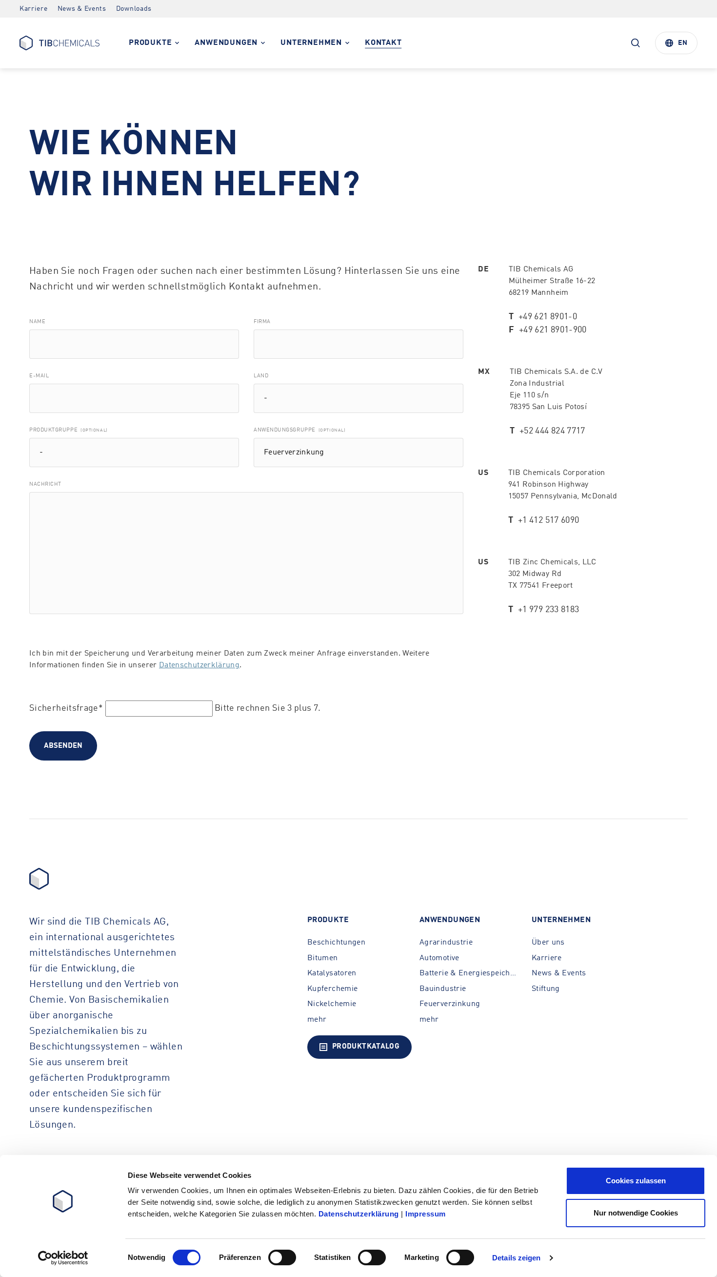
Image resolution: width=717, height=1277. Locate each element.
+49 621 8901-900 (553, 330)
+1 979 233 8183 (548, 609)
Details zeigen (516, 1258)
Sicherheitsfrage (66, 708)
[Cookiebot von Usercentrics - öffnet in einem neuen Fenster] (63, 1258)
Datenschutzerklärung (359, 1214)
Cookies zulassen (636, 1180)
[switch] (282, 1257)
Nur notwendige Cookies (636, 1213)
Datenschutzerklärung (199, 665)
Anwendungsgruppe (299, 430)
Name (37, 322)
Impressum (425, 1214)
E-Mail (39, 376)
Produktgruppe (68, 430)
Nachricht (45, 484)
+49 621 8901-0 (547, 316)
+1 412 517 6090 (548, 520)
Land (261, 376)
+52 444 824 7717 (552, 431)
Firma (262, 322)
